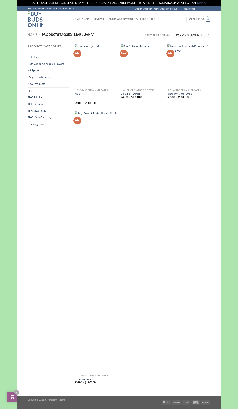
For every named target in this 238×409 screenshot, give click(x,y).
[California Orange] (96, 242)
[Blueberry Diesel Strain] (188, 65)
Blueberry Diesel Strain (179, 94)
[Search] (69, 19)
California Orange (84, 379)
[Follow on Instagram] (202, 8)
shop (85, 19)
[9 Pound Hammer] (142, 65)
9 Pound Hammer (130, 94)
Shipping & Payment (121, 19)
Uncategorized (36, 124)
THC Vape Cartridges (40, 117)
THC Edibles (35, 97)
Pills (30, 90)
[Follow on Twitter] (205, 8)
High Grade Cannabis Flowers (46, 64)
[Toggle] (68, 64)
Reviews (99, 19)
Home (76, 19)
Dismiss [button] (201, 3)
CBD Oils (33, 57)
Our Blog (142, 19)
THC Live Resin (37, 111)
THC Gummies (36, 104)
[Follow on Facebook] (199, 8)
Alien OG (79, 94)
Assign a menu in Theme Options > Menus (156, 9)
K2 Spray (33, 70)
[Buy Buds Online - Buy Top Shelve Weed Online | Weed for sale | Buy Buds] (45, 19)
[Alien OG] (96, 65)
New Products (36, 84)
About (155, 19)
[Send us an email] (209, 8)
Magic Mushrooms (39, 77)
